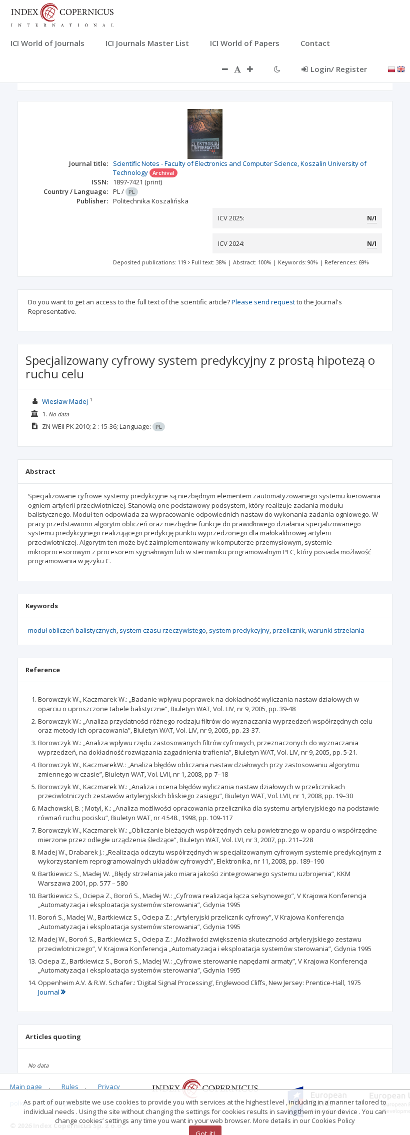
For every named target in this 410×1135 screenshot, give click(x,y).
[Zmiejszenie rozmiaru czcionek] (220, 69)
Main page (26, 1086)
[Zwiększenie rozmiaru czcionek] (255, 69)
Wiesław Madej (65, 401)
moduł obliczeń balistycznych (72, 630)
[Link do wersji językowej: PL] (392, 68)
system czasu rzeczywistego (163, 630)
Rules (70, 1086)
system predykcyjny (239, 630)
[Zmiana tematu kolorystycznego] (277, 69)
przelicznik (288, 630)
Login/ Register (338, 69)
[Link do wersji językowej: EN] (401, 68)
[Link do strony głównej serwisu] (62, 13)
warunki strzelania (336, 630)
